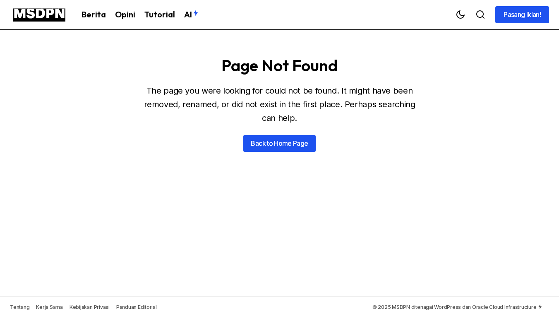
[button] (460, 14)
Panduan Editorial (136, 307)
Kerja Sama (49, 307)
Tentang (19, 307)
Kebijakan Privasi (90, 307)
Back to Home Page (279, 143)
